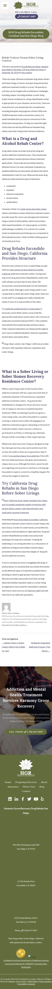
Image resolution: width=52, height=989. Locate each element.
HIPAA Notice (33, 981)
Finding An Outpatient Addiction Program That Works (39, 647)
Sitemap (12, 981)
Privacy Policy (21, 981)
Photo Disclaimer (45, 981)
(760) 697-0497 (28, 16)
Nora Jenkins (26, 72)
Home (8, 782)
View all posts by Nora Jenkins (15, 625)
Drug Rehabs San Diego (30, 66)
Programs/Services (26, 782)
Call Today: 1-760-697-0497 (26, 732)
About (44, 782)
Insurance (13, 786)
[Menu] (5, 5)
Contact (26, 791)
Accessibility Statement (26, 984)
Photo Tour (29, 786)
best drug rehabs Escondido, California (31, 519)
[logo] (26, 5)
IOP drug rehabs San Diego (33, 69)
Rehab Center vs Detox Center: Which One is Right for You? (13, 647)
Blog (41, 786)
